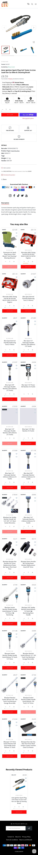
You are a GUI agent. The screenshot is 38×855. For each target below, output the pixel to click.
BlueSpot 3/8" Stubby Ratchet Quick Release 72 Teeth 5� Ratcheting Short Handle (28, 611)
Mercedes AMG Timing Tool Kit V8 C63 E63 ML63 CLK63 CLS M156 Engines (28, 255)
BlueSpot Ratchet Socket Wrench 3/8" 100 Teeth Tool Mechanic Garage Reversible (9, 700)
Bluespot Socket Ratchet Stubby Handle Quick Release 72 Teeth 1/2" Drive (9, 656)
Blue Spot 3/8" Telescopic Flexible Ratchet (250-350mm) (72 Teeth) (10, 387)
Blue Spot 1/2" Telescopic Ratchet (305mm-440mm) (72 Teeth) (9, 476)
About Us (18, 837)
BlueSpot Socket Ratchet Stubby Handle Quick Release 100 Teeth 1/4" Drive (28, 700)
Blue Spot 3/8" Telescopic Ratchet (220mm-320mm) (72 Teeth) (28, 476)
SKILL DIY (13, 774)
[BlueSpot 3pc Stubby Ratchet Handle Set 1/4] (9, 504)
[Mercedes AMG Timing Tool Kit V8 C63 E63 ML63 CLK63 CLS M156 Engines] (28, 239)
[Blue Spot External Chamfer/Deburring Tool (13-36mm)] (28, 283)
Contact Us (11, 837)
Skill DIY (21, 851)
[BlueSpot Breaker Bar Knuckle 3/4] (9, 548)
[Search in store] (32, 4)
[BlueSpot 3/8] (28, 594)
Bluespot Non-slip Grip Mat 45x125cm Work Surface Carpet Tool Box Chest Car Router (28, 744)
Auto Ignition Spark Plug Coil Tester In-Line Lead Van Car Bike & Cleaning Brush (19, 800)
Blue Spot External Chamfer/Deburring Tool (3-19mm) (10, 342)
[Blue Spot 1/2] (28, 328)
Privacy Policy (26, 837)
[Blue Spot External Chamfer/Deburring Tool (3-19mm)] (9, 328)
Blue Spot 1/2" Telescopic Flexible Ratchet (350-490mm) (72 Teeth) (28, 343)
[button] (34, 28)
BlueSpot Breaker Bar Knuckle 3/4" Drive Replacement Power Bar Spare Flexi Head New (10, 565)
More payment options (28, 118)
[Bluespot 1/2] (9, 729)
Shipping (10, 78)
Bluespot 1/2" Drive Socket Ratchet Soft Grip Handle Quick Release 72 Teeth (10, 744)
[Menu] (36, 4)
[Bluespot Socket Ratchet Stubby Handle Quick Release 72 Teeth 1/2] (9, 640)
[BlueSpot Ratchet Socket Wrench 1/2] (28, 640)
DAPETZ (4, 229)
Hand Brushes (15, 151)
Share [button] (5, 179)
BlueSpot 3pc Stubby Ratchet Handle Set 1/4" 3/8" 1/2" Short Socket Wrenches (9, 520)
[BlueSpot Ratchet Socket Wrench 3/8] (9, 685)
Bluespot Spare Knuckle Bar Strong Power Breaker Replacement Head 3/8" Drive (28, 564)
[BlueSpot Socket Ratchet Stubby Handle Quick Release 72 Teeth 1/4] (9, 594)
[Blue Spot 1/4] (28, 372)
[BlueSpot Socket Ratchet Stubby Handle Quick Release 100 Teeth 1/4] (28, 685)
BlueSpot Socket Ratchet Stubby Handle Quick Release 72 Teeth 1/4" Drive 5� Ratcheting (9, 611)
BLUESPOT (23, 273)
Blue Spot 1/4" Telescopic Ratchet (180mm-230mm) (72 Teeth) (28, 520)
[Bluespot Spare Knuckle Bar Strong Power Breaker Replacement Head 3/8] (28, 548)
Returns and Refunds (25, 840)
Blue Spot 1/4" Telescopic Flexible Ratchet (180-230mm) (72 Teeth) (10, 431)
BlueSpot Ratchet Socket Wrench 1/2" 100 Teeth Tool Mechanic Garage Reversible (28, 656)
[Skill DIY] (4, 4)
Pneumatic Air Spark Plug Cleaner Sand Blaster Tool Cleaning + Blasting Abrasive (10, 255)
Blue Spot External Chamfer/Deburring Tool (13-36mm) (28, 298)
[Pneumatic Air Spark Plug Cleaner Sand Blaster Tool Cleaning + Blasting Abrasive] (9, 239)
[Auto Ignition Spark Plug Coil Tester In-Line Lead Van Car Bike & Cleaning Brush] (19, 785)
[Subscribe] (29, 828)
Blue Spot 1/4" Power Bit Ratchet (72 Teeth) (28, 386)
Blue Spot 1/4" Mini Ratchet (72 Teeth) (28, 430)
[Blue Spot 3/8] (9, 372)
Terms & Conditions (12, 840)
